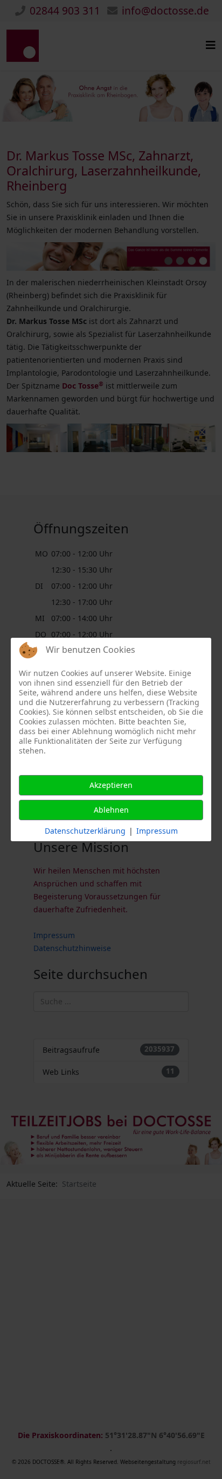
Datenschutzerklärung (85, 831)
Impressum (157, 831)
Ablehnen (111, 810)
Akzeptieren (111, 785)
